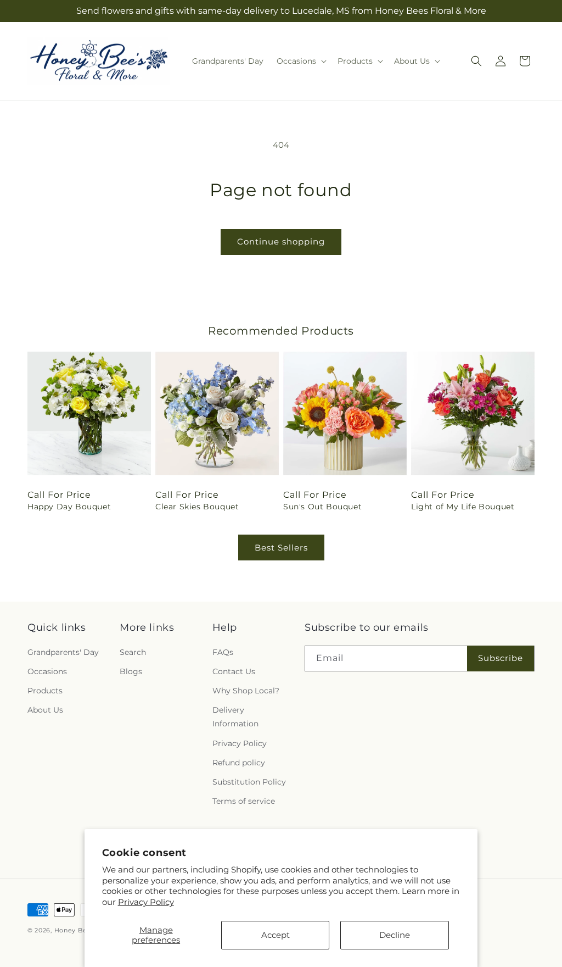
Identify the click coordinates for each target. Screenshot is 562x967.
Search (133, 652)
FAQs (222, 652)
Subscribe (500, 658)
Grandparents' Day (63, 652)
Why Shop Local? (245, 691)
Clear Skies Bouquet (197, 507)
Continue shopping (281, 241)
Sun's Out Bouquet (322, 507)
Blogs (131, 671)
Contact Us (233, 671)
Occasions (47, 671)
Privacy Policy (146, 902)
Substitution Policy (249, 782)
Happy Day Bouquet (69, 507)
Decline (394, 935)
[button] (300, 61)
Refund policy (238, 763)
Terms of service (243, 801)
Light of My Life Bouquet (462, 507)
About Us (45, 710)
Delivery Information (235, 717)
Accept (275, 935)
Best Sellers (281, 547)
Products (45, 691)
